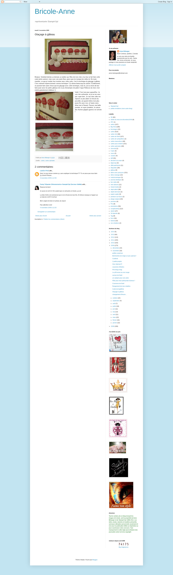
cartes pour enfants (117, 144)
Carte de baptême (118, 289)
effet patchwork (115, 165)
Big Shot (113, 127)
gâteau (113, 170)
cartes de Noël (115, 136)
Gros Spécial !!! (117, 264)
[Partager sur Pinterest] (68, 158)
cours (112, 153)
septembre (116, 301)
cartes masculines (116, 141)
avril (114, 314)
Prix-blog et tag (117, 270)
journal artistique (116, 180)
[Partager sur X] (64, 158)
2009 (113, 245)
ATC (112, 122)
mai (114, 312)
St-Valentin (114, 213)
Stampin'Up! (114, 106)
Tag (112, 216)
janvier (115, 323)
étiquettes (114, 168)
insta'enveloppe (116, 177)
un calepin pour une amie (120, 278)
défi (112, 158)
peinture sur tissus (116, 196)
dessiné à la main (116, 160)
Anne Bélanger (125, 51)
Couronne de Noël (118, 283)
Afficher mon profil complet (117, 65)
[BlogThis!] (62, 158)
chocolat (113, 148)
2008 (113, 326)
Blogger (94, 560)
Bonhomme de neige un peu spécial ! (124, 256)
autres (113, 124)
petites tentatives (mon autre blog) (121, 108)
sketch (113, 211)
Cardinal (115, 258)
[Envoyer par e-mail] (59, 158)
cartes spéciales (50, 160)
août (114, 303)
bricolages (114, 129)
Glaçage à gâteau (118, 292)
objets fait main (115, 192)
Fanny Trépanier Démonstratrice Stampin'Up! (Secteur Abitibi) (61, 184)
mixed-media (115, 187)
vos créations (115, 223)
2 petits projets (117, 261)
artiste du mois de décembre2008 (121, 119)
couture (113, 156)
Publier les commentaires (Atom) (54, 219)
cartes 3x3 (114, 134)
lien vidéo (114, 182)
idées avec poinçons (117, 172)
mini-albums (115, 184)
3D (112, 117)
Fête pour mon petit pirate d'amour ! (123, 280)
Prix (112, 204)
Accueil (68, 216)
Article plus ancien (95, 216)
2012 (113, 237)
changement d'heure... (119, 294)
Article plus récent (41, 216)
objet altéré (114, 189)
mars (114, 317)
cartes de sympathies (117, 139)
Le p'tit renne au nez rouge (120, 272)
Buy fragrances (123, 547)
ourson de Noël (117, 275)
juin (114, 309)
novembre (116, 251)
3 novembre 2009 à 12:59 (48, 178)
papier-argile (115, 194)
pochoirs (113, 201)
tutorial (113, 221)
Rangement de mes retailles (121, 286)
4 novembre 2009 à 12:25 (48, 207)
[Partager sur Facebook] (66, 158)
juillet (114, 306)
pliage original (115, 199)
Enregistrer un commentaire (46, 212)
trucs (112, 218)
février (115, 320)
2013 (113, 234)
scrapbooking (115, 209)
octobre (115, 298)
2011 (113, 240)
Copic (112, 151)
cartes (43, 160)
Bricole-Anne (55, 11)
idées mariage (115, 175)
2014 (113, 232)
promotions (114, 206)
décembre (116, 248)
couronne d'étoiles (118, 267)
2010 (113, 243)
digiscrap (114, 163)
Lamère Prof (44, 171)
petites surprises (117, 253)
